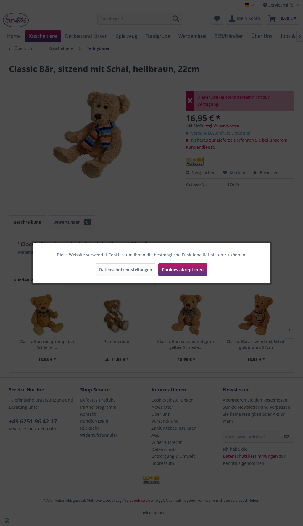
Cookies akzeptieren (183, 269)
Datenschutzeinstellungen (125, 269)
